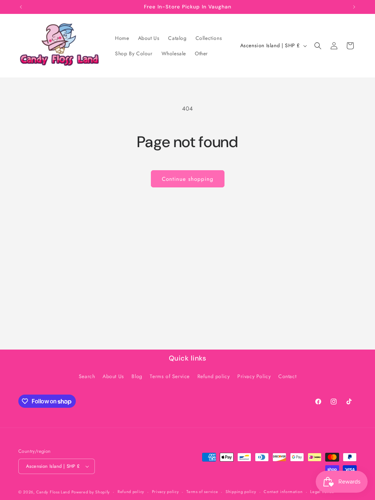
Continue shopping (188, 179)
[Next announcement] (354, 7)
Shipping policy (241, 492)
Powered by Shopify (90, 492)
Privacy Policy (254, 376)
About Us (113, 376)
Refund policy (213, 376)
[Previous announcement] (21, 7)
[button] (318, 46)
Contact (287, 376)
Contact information (283, 492)
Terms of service (202, 492)
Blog (136, 376)
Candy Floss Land (53, 492)
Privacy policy (165, 492)
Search (87, 376)
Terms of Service (170, 376)
